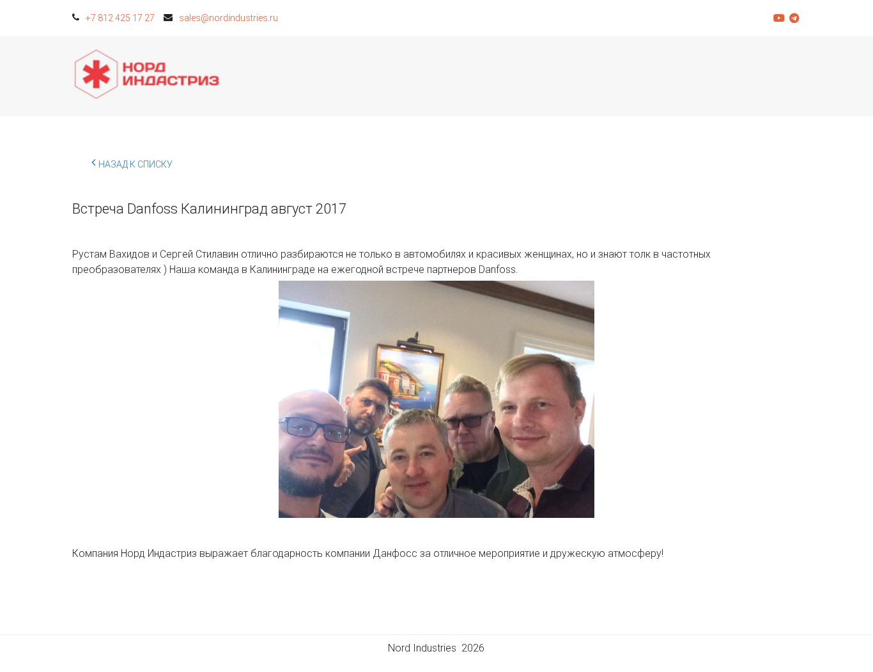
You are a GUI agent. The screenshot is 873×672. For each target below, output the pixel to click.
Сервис (486, 76)
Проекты (561, 76)
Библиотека (646, 76)
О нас (724, 76)
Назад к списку (135, 164)
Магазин (411, 76)
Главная (334, 76)
